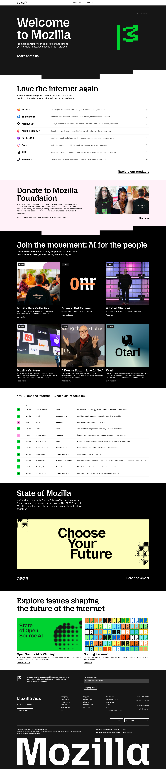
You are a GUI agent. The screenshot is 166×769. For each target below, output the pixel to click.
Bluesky (137, 700)
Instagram (140, 700)
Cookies (116, 729)
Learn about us (28, 56)
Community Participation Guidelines (108, 732)
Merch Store (65, 707)
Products (77, 3)
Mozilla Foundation (41, 729)
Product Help (88, 699)
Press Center (66, 702)
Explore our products (133, 171)
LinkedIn (142, 700)
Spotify (148, 700)
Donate (144, 218)
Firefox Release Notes (114, 710)
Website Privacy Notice (104, 729)
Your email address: (90, 677)
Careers (64, 705)
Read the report (137, 578)
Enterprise (110, 702)
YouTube (145, 709)
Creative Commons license (31, 733)
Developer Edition (112, 699)
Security (86, 707)
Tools (108, 705)
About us (89, 3)
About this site (127, 732)
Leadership (65, 699)
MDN (107, 707)
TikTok (145, 700)
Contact (64, 710)
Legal (124, 729)
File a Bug (86, 702)
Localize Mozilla (89, 705)
